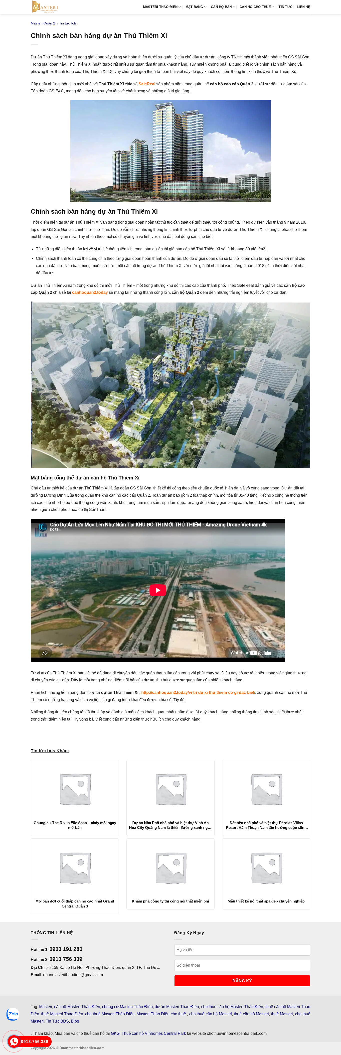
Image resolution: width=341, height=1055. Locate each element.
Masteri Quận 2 (43, 23)
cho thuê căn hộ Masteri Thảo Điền (232, 1007)
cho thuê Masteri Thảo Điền (110, 1014)
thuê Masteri (282, 1014)
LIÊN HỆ (303, 7)
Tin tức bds (68, 23)
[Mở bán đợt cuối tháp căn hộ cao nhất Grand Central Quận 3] (75, 867)
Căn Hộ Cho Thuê (255, 7)
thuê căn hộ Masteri (251, 1014)
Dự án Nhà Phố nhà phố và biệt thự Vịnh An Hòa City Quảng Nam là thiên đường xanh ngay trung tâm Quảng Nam (170, 825)
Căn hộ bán (221, 7)
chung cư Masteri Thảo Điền (127, 1007)
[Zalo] (13, 1014)
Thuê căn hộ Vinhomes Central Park (154, 1033)
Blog (75, 1021)
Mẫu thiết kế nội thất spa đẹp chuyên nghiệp (266, 901)
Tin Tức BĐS (57, 1021)
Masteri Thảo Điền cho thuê (162, 1014)
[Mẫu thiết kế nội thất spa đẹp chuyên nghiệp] (266, 867)
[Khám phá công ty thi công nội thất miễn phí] (170, 867)
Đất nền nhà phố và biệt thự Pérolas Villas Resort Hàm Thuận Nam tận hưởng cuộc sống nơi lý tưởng (266, 825)
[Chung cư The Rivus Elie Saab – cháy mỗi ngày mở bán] (75, 788)
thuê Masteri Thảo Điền (62, 1014)
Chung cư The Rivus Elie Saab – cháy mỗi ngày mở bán (75, 825)
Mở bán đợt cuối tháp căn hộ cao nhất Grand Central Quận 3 (74, 903)
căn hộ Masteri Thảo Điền (77, 1007)
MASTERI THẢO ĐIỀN (160, 7)
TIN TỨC (285, 7)
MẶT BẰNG (194, 7)
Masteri (45, 1007)
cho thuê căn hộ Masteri (210, 1014)
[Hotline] (14, 1042)
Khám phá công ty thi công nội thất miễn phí (170, 901)
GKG (115, 1033)
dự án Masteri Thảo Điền (177, 1007)
